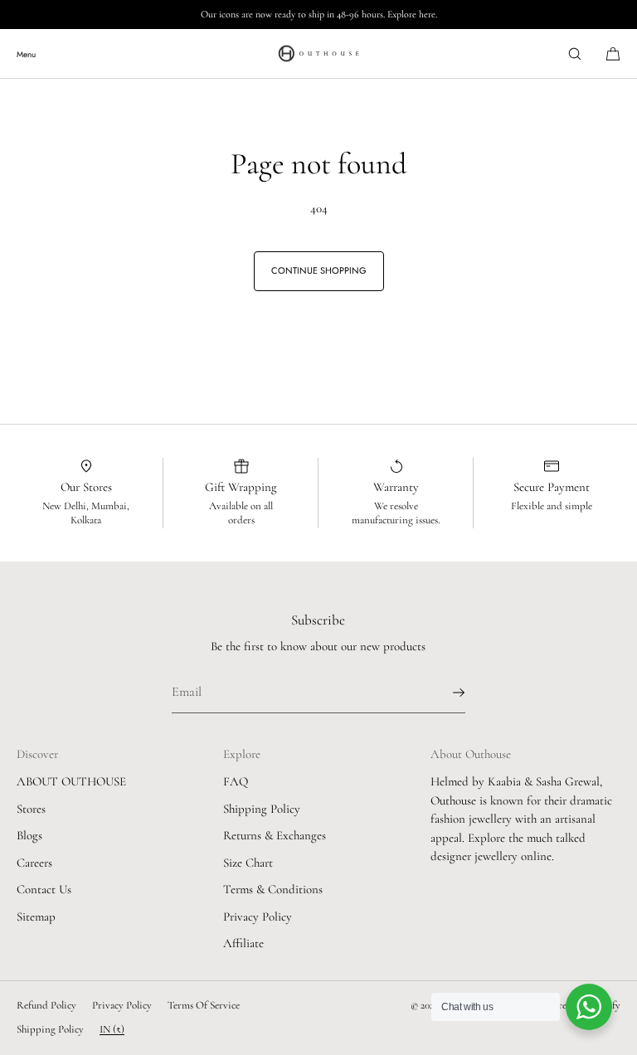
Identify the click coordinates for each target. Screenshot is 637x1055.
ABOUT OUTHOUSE (71, 781)
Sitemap (36, 916)
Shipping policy (50, 1029)
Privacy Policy (257, 916)
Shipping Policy (261, 808)
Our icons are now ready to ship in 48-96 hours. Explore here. (319, 14)
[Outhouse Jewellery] (318, 54)
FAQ (235, 781)
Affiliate (243, 943)
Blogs (29, 835)
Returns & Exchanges (274, 835)
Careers (34, 862)
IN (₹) (112, 1029)
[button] (574, 53)
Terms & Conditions (273, 889)
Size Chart (248, 862)
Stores (31, 808)
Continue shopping (319, 270)
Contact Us (44, 889)
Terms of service (204, 1005)
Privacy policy (122, 1005)
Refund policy (46, 1005)
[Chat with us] (589, 1007)
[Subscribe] (444, 692)
